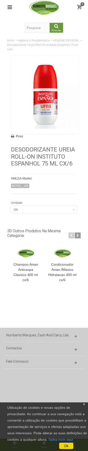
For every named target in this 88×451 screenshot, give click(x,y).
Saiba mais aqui (60, 439)
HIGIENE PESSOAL (66, 40)
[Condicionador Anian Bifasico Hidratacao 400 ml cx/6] (62, 253)
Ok (66, 446)
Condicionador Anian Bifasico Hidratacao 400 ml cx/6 (62, 272)
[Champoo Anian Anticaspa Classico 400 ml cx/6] (26, 253)
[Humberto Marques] (44, 7)
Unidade (17, 203)
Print (19, 136)
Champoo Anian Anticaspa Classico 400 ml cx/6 (25, 272)
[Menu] (10, 7)
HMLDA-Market (21, 178)
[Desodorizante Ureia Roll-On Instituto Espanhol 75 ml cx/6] (45, 95)
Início (10, 40)
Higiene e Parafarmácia (33, 40)
